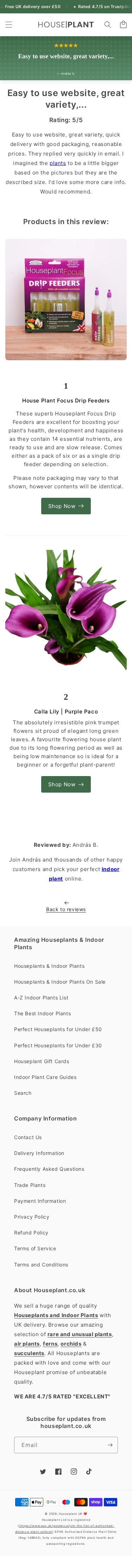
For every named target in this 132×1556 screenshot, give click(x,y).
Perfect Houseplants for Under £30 (58, 1045)
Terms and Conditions (41, 1265)
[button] (9, 24)
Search (23, 1093)
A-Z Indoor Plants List (41, 998)
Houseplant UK (70, 1514)
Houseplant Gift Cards (41, 1061)
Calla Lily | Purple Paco (66, 711)
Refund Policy (31, 1233)
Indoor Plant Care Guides (45, 1077)
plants (58, 163)
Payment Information (40, 1201)
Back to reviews (66, 909)
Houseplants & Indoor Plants (49, 966)
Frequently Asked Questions (49, 1169)
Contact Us (28, 1137)
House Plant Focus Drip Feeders (66, 400)
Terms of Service (35, 1248)
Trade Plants (29, 1185)
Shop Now (62, 506)
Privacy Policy (31, 1217)
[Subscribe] (110, 1445)
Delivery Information (39, 1153)
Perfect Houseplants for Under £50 (58, 1029)
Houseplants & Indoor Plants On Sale (60, 982)
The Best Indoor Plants (42, 1013)
